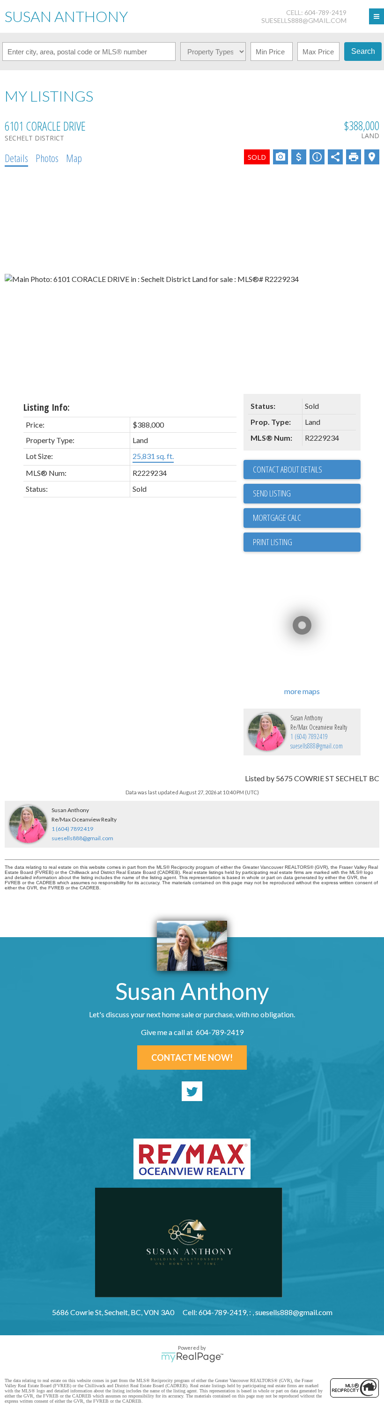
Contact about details (287, 469)
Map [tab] (74, 158)
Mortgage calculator (307, 518)
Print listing (272, 541)
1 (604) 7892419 (309, 736)
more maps (302, 691)
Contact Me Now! (192, 1057)
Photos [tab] (47, 158)
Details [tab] (16, 158)
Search (363, 51)
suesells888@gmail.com (304, 20)
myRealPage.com (192, 1357)
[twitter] (192, 1091)
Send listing (272, 493)
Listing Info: (46, 407)
